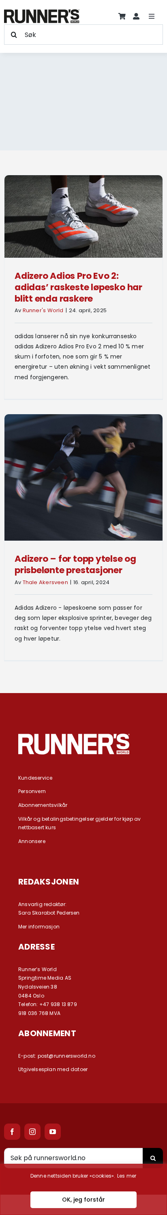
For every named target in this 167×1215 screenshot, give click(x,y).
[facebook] (12, 1132)
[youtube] (53, 1132)
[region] (83, 1189)
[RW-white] (74, 736)
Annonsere (31, 841)
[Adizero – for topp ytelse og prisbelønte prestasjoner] (83, 477)
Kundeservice (35, 777)
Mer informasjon (39, 926)
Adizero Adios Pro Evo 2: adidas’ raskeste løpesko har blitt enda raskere (78, 287)
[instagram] (32, 1132)
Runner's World (43, 310)
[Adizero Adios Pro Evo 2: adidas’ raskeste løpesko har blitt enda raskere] (83, 216)
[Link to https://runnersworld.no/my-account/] (136, 16)
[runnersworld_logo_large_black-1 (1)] (41, 12)
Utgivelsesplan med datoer (53, 1069)
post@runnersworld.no (66, 1055)
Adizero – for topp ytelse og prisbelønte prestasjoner (75, 564)
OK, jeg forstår (83, 1199)
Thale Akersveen (45, 582)
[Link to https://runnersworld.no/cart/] (122, 16)
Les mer (126, 1175)
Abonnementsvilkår (43, 805)
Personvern (32, 791)
